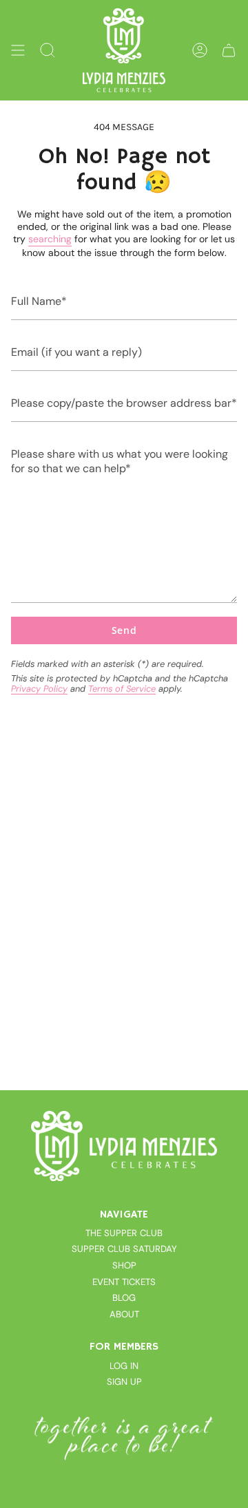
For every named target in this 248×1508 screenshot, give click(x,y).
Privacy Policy (39, 688)
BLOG (124, 1298)
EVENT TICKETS (124, 1282)
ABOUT (124, 1314)
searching (50, 239)
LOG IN (124, 1366)
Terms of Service (122, 688)
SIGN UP (124, 1382)
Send (124, 630)
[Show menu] (18, 50)
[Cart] (228, 50)
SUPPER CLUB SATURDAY (124, 1249)
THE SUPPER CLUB (124, 1233)
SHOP (124, 1265)
